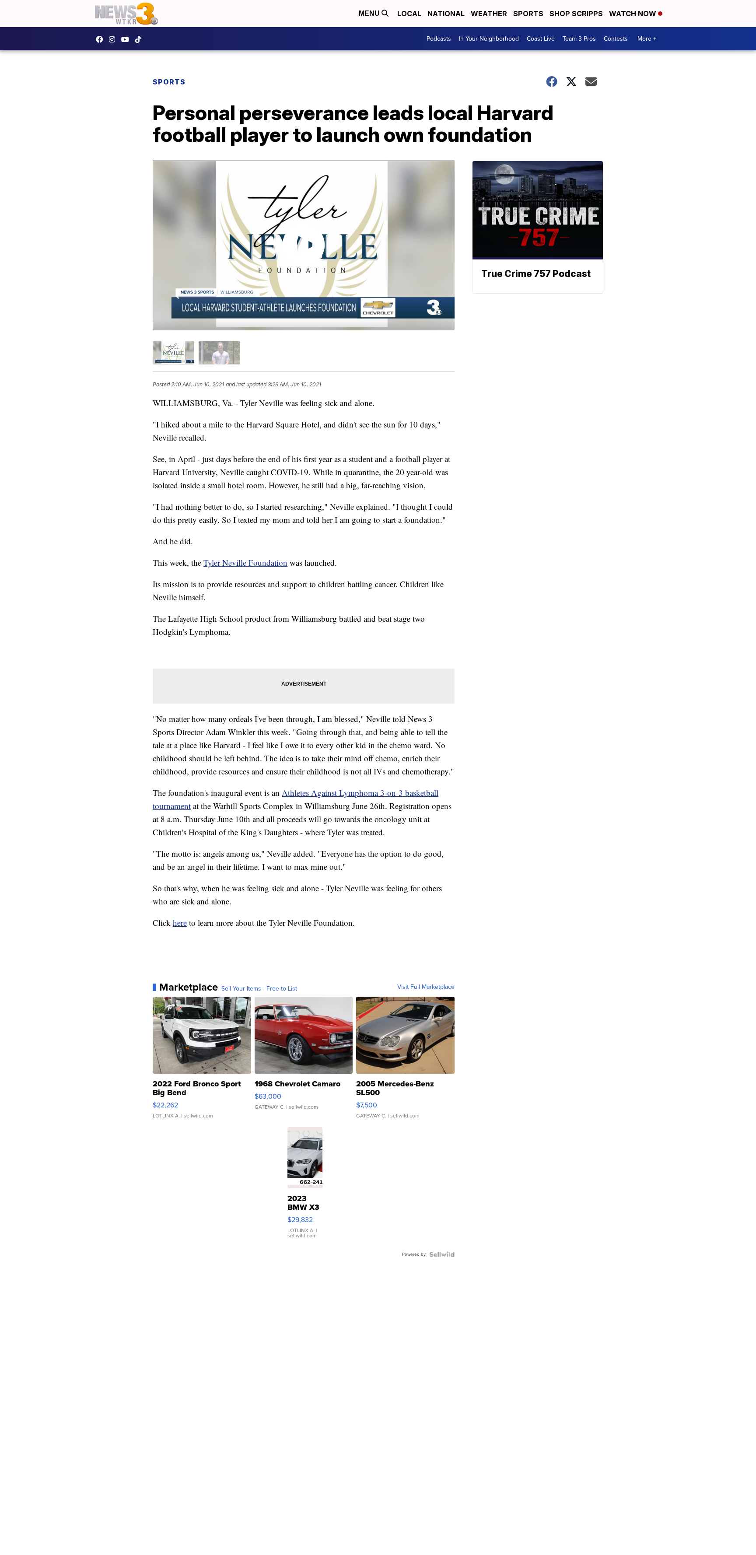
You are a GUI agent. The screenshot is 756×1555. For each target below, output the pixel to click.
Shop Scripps (576, 13)
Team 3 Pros (579, 38)
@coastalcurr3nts (140, 39)
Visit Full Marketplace (426, 987)
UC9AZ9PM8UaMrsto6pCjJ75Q (127, 39)
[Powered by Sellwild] (442, 1254)
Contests (616, 38)
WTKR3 (101, 39)
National (446, 13)
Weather (489, 13)
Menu (370, 13)
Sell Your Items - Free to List (259, 989)
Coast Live (541, 38)
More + (646, 38)
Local (409, 13)
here (180, 922)
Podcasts (439, 38)
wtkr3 (114, 39)
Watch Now (633, 13)
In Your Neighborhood (489, 38)
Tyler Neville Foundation (245, 562)
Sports (528, 13)
